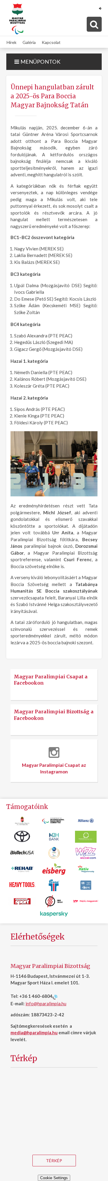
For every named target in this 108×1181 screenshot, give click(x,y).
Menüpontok (40, 61)
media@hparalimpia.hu (34, 1032)
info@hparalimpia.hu (46, 1003)
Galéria (29, 42)
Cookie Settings (54, 1178)
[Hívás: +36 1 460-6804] (54, 996)
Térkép (54, 1160)
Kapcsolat (51, 42)
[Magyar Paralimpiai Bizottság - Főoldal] (17, 19)
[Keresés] (94, 24)
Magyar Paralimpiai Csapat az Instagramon (54, 768)
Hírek (11, 42)
